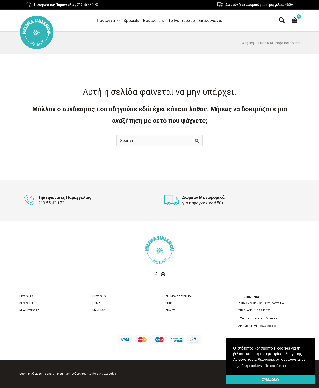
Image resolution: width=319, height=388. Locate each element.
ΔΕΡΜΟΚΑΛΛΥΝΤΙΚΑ (178, 296)
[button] (117, 20)
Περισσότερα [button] (275, 366)
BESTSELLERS (28, 303)
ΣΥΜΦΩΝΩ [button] (270, 379)
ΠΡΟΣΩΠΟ (99, 296)
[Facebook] (156, 274)
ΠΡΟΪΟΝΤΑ (26, 296)
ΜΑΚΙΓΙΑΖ (98, 310)
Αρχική (248, 43)
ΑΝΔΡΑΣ (170, 310)
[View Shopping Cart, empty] (295, 20)
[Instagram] (163, 274)
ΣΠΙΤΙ (168, 303)
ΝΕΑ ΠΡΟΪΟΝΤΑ (29, 310)
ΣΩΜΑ (96, 303)
